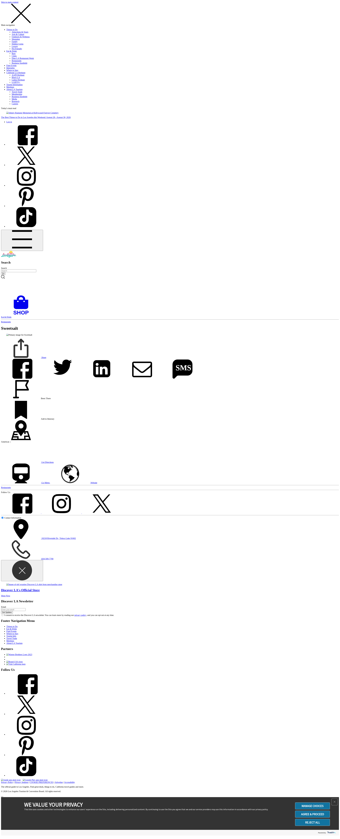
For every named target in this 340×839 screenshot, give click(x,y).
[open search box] (170, 285)
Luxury (15, 46)
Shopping (16, 39)
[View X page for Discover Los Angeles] (26, 165)
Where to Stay (12, 70)
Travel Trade (17, 92)
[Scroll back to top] (2, 796)
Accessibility (69, 782)
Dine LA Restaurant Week (23, 58)
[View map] (21, 439)
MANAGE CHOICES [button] (313, 806)
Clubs (14, 56)
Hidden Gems (17, 44)
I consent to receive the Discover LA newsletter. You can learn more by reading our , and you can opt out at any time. (59, 615)
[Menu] (22, 240)
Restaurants (16, 61)
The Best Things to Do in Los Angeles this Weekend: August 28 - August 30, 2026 (36, 117)
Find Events (11, 65)
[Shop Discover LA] (22, 315)
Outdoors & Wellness (21, 37)
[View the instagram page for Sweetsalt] (61, 513)
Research (15, 101)
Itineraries (10, 68)
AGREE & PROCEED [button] (312, 814)
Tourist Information (14, 85)
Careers (15, 104)
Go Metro (45, 483)
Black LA (16, 77)
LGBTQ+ (16, 82)
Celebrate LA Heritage (15, 73)
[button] (334, 802)
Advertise (59, 782)
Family (15, 41)
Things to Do (12, 29)
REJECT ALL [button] (312, 822)
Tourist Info (11, 636)
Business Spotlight (19, 63)
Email (3, 607)
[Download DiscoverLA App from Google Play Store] (35, 780)
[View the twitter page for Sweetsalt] (102, 513)
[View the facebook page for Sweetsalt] (21, 513)
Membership (17, 94)
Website (93, 483)
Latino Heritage (18, 80)
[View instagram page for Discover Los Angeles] (26, 185)
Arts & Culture (18, 34)
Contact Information (12, 518)
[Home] (8, 257)
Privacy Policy (7, 782)
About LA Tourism (14, 89)
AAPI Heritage (18, 75)
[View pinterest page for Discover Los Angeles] (26, 206)
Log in (9, 122)
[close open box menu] (21, 23)
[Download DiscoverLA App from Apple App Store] (11, 780)
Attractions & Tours (20, 32)
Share (43, 357)
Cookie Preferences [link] (41, 782)
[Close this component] (22, 570)
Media (14, 99)
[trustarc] (331, 832)
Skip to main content (9, 2)
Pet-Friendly (17, 49)
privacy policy (80, 615)
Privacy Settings (21, 782)
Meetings (10, 87)
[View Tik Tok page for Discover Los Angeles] (26, 226)
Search (4, 268)
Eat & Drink (11, 51)
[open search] (170, 285)
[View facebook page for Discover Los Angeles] (26, 144)
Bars (14, 53)
